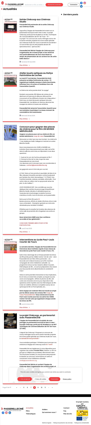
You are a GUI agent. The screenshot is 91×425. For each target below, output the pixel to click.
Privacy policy (67, 379)
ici (39, 199)
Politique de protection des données (63, 423)
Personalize (54, 379)
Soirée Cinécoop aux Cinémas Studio (35, 20)
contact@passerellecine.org (36, 165)
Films (28, 411)
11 (45, 387)
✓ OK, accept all (25, 379)
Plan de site (67, 414)
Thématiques (31, 414)
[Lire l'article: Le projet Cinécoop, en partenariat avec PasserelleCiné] (10, 328)
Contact (66, 408)
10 (41, 387)
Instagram (84, 3)
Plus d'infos (25, 65)
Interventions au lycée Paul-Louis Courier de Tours (37, 240)
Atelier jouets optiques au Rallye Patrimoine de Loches (36, 74)
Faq (64, 411)
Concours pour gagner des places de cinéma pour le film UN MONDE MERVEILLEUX (37, 129)
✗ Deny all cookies (40, 379)
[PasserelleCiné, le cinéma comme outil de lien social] (14, 4)
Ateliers (44, 409)
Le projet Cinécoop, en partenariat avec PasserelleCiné (37, 316)
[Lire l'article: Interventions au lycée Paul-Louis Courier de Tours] (10, 253)
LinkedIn (81, 6)
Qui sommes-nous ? (49, 412)
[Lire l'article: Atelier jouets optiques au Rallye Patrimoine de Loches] (10, 86)
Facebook (81, 3)
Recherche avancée (54, 5)
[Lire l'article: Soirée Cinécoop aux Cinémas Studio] (10, 32)
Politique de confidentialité (81, 423)
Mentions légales (46, 423)
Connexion (73, 5)
